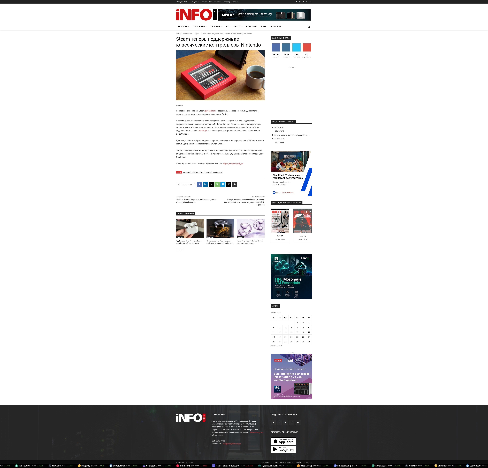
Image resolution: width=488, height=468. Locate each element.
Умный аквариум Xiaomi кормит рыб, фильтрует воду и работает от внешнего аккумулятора (219, 243)
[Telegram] (222, 184)
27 (285, 342)
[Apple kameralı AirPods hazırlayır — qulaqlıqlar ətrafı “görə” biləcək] (190, 228)
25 (274, 342)
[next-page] (181, 249)
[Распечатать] (234, 184)
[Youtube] (310, 1)
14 (291, 332)
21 (291, 337)
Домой (178, 34)
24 (309, 337)
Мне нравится (276, 45)
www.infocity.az (256, 432)
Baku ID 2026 (277, 127)
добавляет (210, 111)
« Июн (273, 345)
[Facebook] (296, 1)
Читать (286, 44)
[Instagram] (299, 1)
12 (280, 332)
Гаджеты (197, 34)
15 (297, 332)
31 (309, 342)
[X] (306, 1)
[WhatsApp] (217, 184)
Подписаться (307, 44)
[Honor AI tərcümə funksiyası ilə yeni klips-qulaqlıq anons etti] (251, 228)
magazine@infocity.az (232, 444)
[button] (309, 27)
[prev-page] (177, 249)
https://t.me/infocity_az (233, 163)
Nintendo (186, 172)
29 (297, 342)
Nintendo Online (197, 172)
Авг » (279, 345)
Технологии (187, 34)
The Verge (202, 130)
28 (291, 342)
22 (297, 337)
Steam (208, 172)
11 (274, 332)
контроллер (217, 172)
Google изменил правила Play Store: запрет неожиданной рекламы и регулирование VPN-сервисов (244, 202)
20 (285, 337)
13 (285, 332)
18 (274, 337)
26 (280, 342)
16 (303, 332)
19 (280, 337)
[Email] (228, 184)
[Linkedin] (303, 1)
